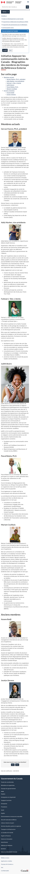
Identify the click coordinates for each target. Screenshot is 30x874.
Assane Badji (10, 92)
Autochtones (4, 842)
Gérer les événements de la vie (9, 852)
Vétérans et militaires (6, 845)
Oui (13, 764)
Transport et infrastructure (8, 829)
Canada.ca (4, 16)
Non (10, 51)
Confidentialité (5, 870)
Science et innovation (6, 839)
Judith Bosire (10, 85)
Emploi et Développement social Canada (12, 19)
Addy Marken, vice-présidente (15, 81)
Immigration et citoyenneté (8, 797)
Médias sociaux (5, 858)
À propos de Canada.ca (7, 864)
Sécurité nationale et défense (8, 819)
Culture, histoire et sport (7, 823)
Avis (2, 867)
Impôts (3, 813)
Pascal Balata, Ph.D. (12, 87)
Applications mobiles (6, 861)
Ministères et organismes (8, 785)
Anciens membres (9, 91)
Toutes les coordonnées (7, 782)
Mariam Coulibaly (12, 89)
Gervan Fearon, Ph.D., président (16, 79)
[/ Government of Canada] (11, 2)
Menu (6, 12)
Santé (2, 810)
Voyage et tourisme (6, 800)
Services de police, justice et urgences (11, 826)
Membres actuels (9, 77)
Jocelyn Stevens (11, 94)
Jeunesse (3, 848)
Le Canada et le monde (7, 832)
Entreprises (4, 803)
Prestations (4, 807)
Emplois (3, 794)
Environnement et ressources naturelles (11, 816)
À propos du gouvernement (8, 788)
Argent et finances (6, 836)
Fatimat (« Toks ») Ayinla (14, 83)
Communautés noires (8, 27)
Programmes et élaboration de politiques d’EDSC (15, 22)
